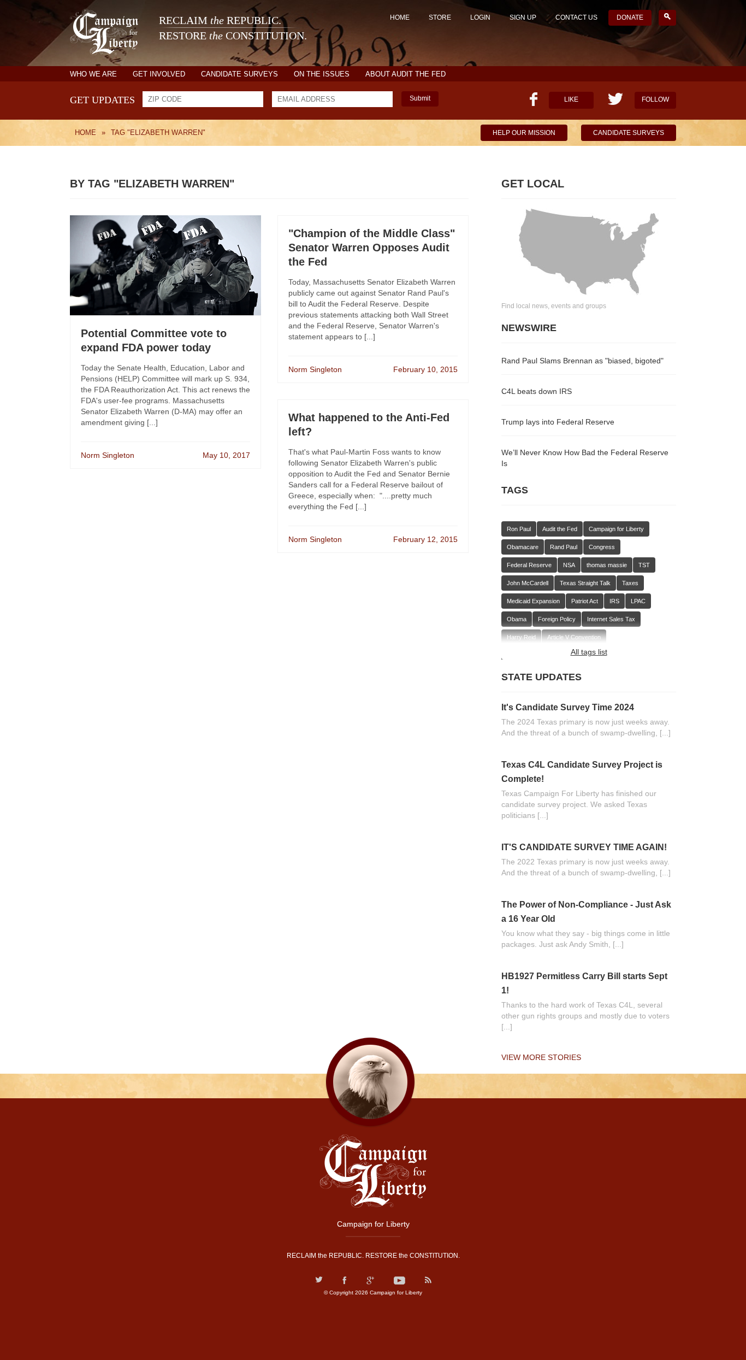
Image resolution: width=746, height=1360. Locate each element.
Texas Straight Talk (585, 583)
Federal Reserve (529, 565)
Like (571, 99)
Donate (630, 17)
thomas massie (607, 565)
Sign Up (523, 17)
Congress (602, 547)
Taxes (630, 583)
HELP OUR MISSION (524, 133)
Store (440, 17)
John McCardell (527, 583)
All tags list (589, 651)
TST (644, 565)
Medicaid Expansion (533, 601)
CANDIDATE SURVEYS (239, 74)
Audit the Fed (559, 529)
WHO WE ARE (93, 74)
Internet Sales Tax (611, 619)
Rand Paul (563, 547)
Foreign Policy (557, 619)
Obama (516, 619)
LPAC (638, 601)
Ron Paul (519, 529)
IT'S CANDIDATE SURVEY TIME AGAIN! (584, 847)
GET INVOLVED (159, 74)
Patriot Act (584, 601)
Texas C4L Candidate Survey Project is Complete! (581, 772)
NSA (569, 565)
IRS (614, 601)
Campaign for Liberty (616, 529)
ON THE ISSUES (322, 74)
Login (480, 17)
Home (400, 17)
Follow (655, 99)
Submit (420, 98)
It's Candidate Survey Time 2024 (567, 707)
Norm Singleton (107, 455)
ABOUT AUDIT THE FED (405, 74)
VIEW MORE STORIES (541, 1057)
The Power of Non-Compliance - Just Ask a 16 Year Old (586, 911)
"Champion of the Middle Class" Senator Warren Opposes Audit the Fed (371, 247)
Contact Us (576, 17)
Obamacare (522, 547)
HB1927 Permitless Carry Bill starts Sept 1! (584, 983)
